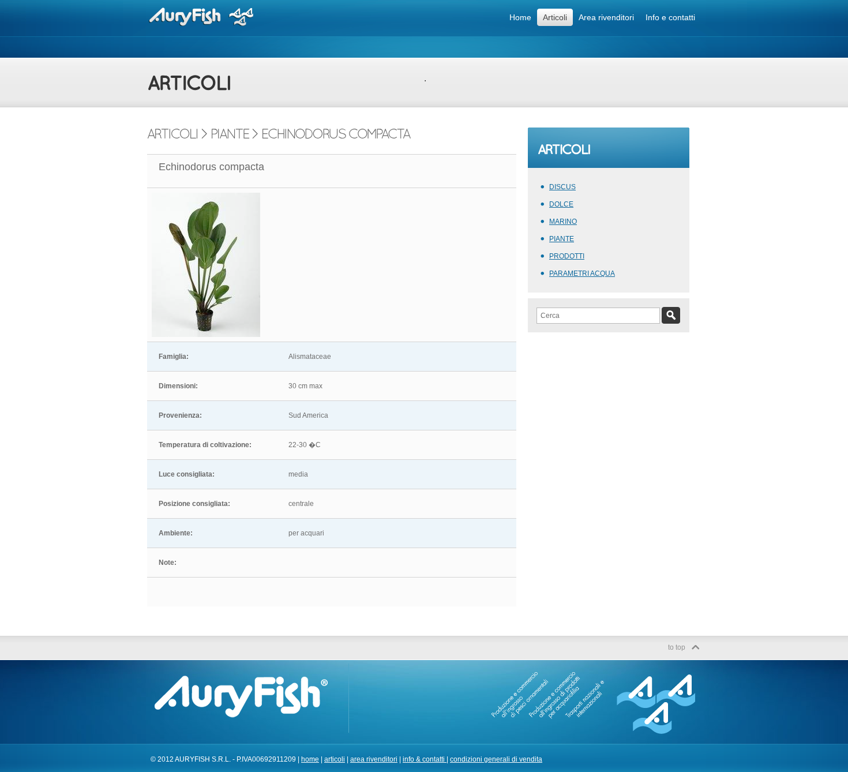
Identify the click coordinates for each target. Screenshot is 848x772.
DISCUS (562, 187)
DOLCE (561, 204)
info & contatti (424, 759)
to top (676, 647)
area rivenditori (373, 759)
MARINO (563, 222)
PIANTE (561, 239)
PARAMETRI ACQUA (582, 273)
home (310, 759)
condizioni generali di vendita (496, 759)
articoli (334, 759)
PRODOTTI (566, 256)
